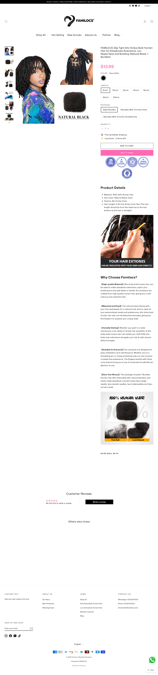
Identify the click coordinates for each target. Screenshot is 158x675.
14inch (136, 90)
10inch (115, 90)
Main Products (48, 603)
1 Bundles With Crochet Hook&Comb (120, 116)
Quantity (106, 124)
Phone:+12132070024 (126, 603)
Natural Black (103, 78)
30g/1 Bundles (109, 109)
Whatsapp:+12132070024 (128, 599)
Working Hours (48, 608)
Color (110, 73)
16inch (146, 90)
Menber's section (87, 612)
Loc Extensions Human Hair (91, 608)
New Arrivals (74, 35)
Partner (106, 35)
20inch (116, 97)
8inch (105, 90)
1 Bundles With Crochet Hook (133, 109)
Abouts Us (91, 35)
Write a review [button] (99, 502)
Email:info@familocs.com (128, 608)
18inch (106, 97)
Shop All (41, 35)
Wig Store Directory (79, 666)
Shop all (83, 599)
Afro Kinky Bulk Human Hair (91, 603)
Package (105, 105)
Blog (117, 35)
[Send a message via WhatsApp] (152, 660)
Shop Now (22, 562)
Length (105, 85)
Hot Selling (57, 35)
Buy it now (127, 153)
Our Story (46, 599)
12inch (126, 90)
